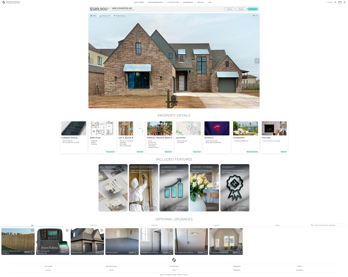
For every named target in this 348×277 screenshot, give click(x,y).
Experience (188, 2)
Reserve (241, 9)
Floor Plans (173, 2)
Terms (179, 275)
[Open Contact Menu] (339, 2)
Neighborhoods (155, 2)
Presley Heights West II (124, 10)
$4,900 (166, 253)
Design (200, 2)
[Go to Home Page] (11, 2)
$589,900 (98, 9)
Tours (111, 270)
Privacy (185, 275)
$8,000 (27, 252)
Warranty (236, 270)
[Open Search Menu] (335, 2)
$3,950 (131, 253)
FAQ (209, 2)
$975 (98, 253)
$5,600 (200, 253)
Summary (229, 9)
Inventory (299, 270)
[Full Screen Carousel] (174, 60)
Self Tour (252, 9)
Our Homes (139, 2)
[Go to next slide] (257, 60)
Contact (48, 270)
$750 (63, 252)
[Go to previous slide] (90, 60)
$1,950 (235, 253)
